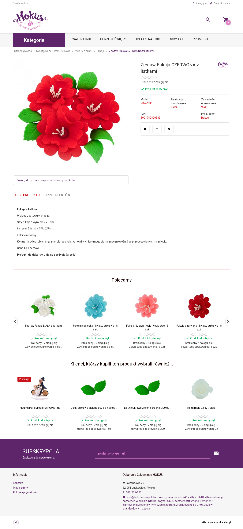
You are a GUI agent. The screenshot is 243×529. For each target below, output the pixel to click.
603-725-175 (133, 492)
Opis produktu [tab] (27, 195)
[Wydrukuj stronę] (169, 129)
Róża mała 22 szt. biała (201, 407)
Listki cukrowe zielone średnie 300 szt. (147, 407)
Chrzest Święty (113, 39)
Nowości (177, 39)
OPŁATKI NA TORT (148, 39)
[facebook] (16, 522)
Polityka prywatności (26, 492)
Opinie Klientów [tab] (57, 195)
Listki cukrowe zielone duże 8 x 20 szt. (94, 407)
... (219, 39)
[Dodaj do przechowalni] (145, 129)
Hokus (205, 117)
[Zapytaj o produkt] (157, 129)
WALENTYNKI (81, 39)
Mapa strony (20, 487)
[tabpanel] (121, 234)
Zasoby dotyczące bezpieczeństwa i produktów (46, 180)
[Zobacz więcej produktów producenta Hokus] (223, 64)
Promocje (201, 39)
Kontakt (18, 482)
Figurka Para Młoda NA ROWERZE (40, 407)
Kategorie (33, 40)
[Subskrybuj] (216, 453)
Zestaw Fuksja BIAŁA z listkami (43, 325)
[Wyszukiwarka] (203, 20)
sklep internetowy (211, 522)
